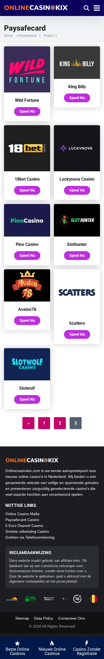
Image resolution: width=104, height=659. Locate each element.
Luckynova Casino (76, 179)
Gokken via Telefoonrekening (29, 537)
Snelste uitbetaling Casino (27, 531)
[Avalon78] (27, 300)
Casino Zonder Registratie (87, 651)
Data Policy (43, 618)
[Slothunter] (77, 235)
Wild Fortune (27, 100)
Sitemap (22, 618)
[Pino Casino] (27, 235)
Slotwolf (27, 388)
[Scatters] (77, 313)
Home (8, 36)
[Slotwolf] (27, 378)
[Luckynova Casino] (77, 169)
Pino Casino (27, 244)
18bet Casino (27, 179)
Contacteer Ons (71, 618)
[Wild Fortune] (27, 90)
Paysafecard (27, 36)
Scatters (77, 323)
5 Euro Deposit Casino (24, 525)
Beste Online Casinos (17, 651)
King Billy (77, 86)
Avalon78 (27, 309)
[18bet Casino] (27, 169)
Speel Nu (27, 111)
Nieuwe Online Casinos (52, 651)
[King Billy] (77, 77)
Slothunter (77, 244)
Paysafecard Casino (22, 520)
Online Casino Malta (22, 514)
